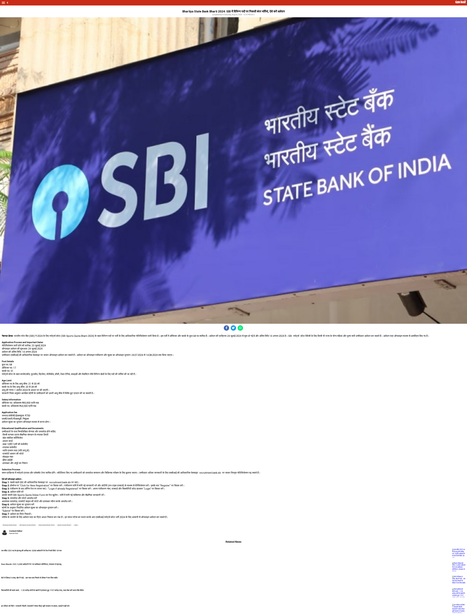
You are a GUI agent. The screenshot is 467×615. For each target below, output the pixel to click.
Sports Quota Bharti (64, 525)
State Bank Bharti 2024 (46, 525)
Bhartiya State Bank (9, 525)
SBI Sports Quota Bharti (27, 525)
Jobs (75, 525)
